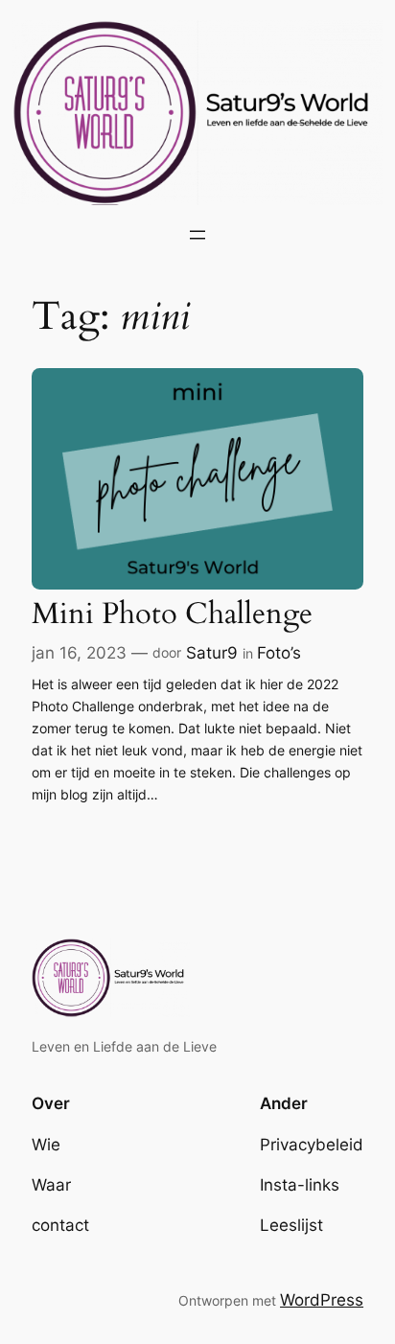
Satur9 (212, 652)
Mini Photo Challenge (172, 615)
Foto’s (279, 652)
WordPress (321, 1299)
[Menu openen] (197, 234)
